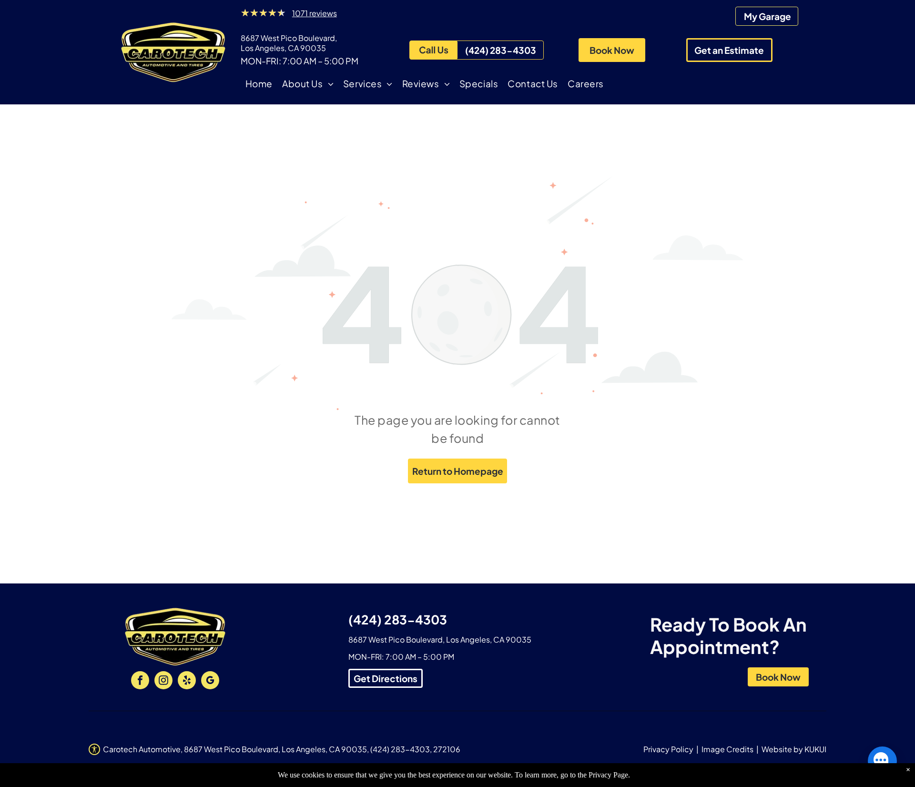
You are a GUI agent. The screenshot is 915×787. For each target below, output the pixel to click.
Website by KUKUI (794, 749)
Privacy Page (608, 775)
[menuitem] (259, 85)
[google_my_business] (210, 681)
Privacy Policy (668, 749)
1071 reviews (314, 13)
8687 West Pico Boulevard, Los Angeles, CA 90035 (289, 43)
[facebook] (140, 681)
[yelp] (187, 681)
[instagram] (163, 681)
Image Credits (727, 749)
